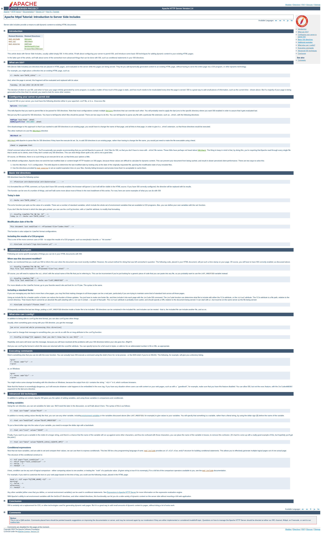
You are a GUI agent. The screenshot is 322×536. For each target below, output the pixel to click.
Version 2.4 (40, 12)
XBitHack (29, 41)
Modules (288, 5)
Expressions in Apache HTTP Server (121, 492)
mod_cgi (12, 41)
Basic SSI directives (305, 39)
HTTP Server (16, 12)
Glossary (309, 5)
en (276, 21)
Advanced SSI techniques (307, 51)
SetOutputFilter (32, 46)
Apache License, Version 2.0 (28, 531)
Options (28, 39)
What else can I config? (306, 45)
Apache (6, 12)
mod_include (14, 39)
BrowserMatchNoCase (34, 49)
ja (288, 21)
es (280, 21)
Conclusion (302, 53)
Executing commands (306, 48)
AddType (28, 44)
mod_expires (14, 44)
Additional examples (305, 42)
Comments (302, 60)
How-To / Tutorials (52, 12)
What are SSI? (303, 32)
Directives (296, 5)
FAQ (303, 5)
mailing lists (14, 522)
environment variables (91, 416)
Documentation (28, 12)
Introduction (302, 29)
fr (284, 21)
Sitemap (317, 5)
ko (291, 21)
